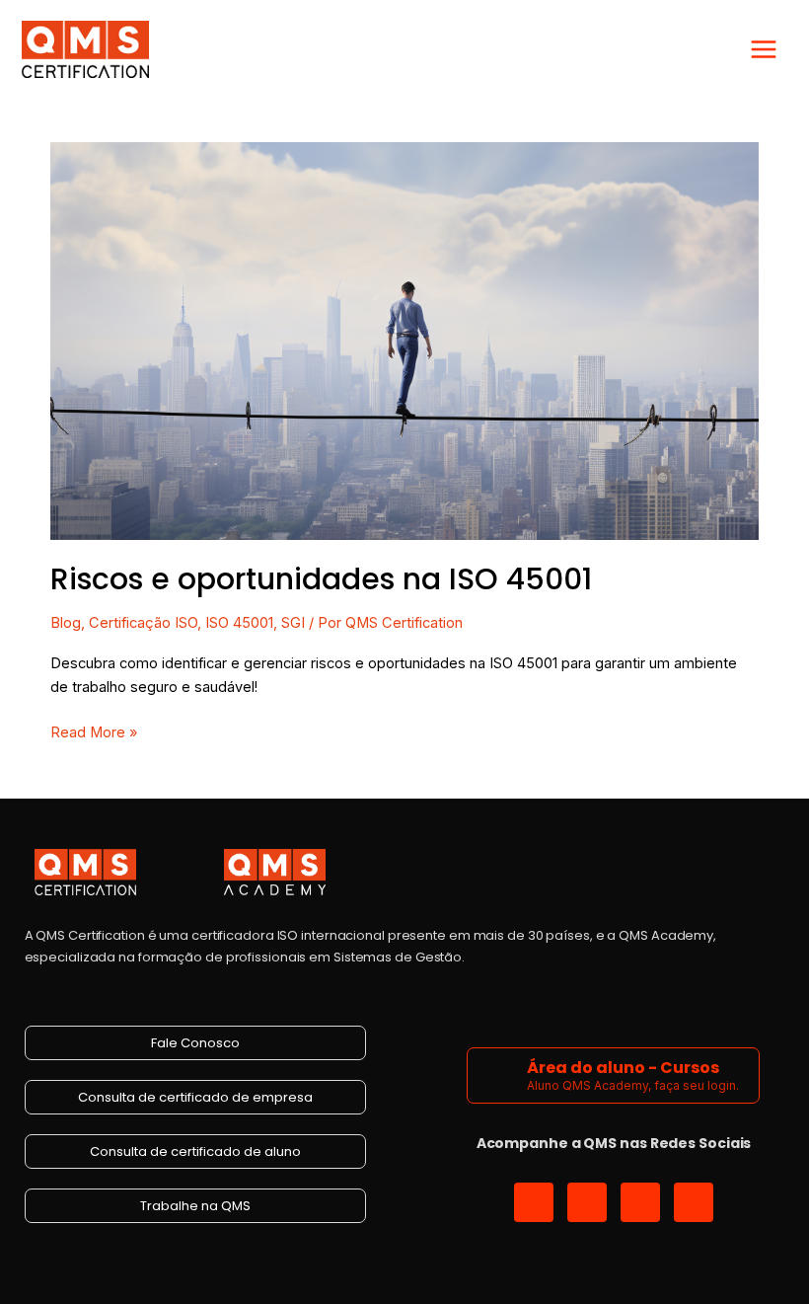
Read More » (93, 731)
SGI (293, 623)
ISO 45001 (239, 623)
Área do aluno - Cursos (623, 1067)
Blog (65, 623)
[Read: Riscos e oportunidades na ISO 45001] (404, 340)
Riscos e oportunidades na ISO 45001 (321, 579)
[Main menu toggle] (763, 49)
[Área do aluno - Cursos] (499, 1075)
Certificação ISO (143, 623)
